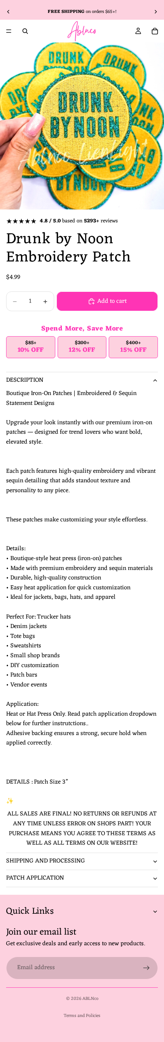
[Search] (25, 31)
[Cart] (154, 31)
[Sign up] (146, 968)
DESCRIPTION (24, 380)
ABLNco (90, 999)
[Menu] (9, 31)
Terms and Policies (82, 1016)
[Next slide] (155, 11)
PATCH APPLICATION (35, 878)
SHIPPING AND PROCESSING (45, 861)
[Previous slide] (8, 11)
